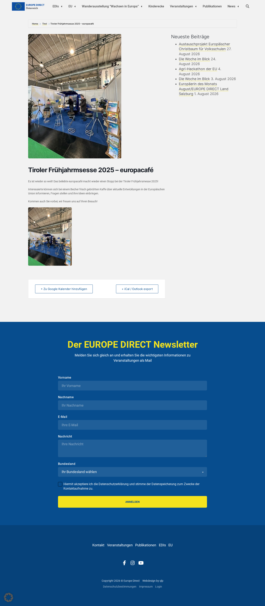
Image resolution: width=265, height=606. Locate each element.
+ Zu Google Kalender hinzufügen (64, 289)
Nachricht (65, 436)
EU (70, 6)
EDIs (56, 6)
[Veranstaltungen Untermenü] (196, 6)
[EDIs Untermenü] (62, 6)
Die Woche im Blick (194, 59)
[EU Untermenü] (75, 6)
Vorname (64, 377)
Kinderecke (156, 6)
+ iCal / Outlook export (137, 289)
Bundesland (66, 463)
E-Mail (62, 416)
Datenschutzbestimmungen (119, 586)
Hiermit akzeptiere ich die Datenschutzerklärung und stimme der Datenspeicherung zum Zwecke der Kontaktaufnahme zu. (131, 486)
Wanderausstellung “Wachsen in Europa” (110, 6)
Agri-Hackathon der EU (198, 69)
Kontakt (98, 545)
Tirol (44, 23)
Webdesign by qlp (152, 580)
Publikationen (212, 6)
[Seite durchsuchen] (247, 6)
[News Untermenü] (238, 6)
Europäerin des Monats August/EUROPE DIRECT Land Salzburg (203, 89)
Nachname (66, 397)
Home (35, 23)
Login (158, 586)
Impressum (146, 586)
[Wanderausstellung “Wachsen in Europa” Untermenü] (142, 6)
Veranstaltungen (181, 6)
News (231, 6)
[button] (8, 597)
